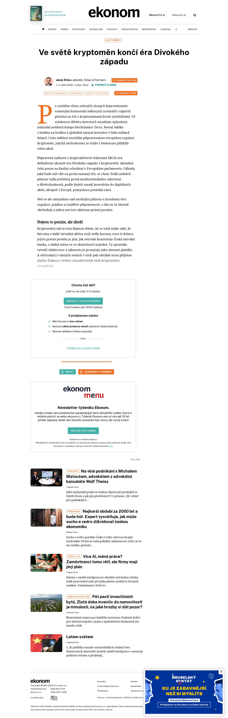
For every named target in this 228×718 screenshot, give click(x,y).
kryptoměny (76, 93)
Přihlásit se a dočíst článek (83, 348)
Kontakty (101, 681)
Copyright (35, 685)
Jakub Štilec (64, 80)
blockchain (102, 93)
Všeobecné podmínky (141, 691)
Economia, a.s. (60, 685)
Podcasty (112, 29)
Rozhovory (78, 29)
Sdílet (69, 371)
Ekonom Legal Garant (55, 93)
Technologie (96, 29)
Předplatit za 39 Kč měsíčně (83, 301)
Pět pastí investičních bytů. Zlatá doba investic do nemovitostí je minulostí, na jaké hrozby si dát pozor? (104, 601)
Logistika (165, 29)
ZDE (111, 446)
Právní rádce (149, 29)
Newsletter (136, 686)
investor (89, 93)
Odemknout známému (98, 371)
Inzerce (100, 697)
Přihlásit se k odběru (83, 431)
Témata (64, 29)
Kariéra (134, 681)
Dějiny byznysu (130, 29)
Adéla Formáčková (132, 697)
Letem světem (79, 636)
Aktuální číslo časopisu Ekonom (55, 13)
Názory (52, 29)
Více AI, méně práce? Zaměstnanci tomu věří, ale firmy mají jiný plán (101, 561)
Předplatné (102, 691)
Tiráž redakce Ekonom (108, 686)
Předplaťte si (157, 15)
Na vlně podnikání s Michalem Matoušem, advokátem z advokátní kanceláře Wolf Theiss (101, 476)
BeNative (192, 29)
